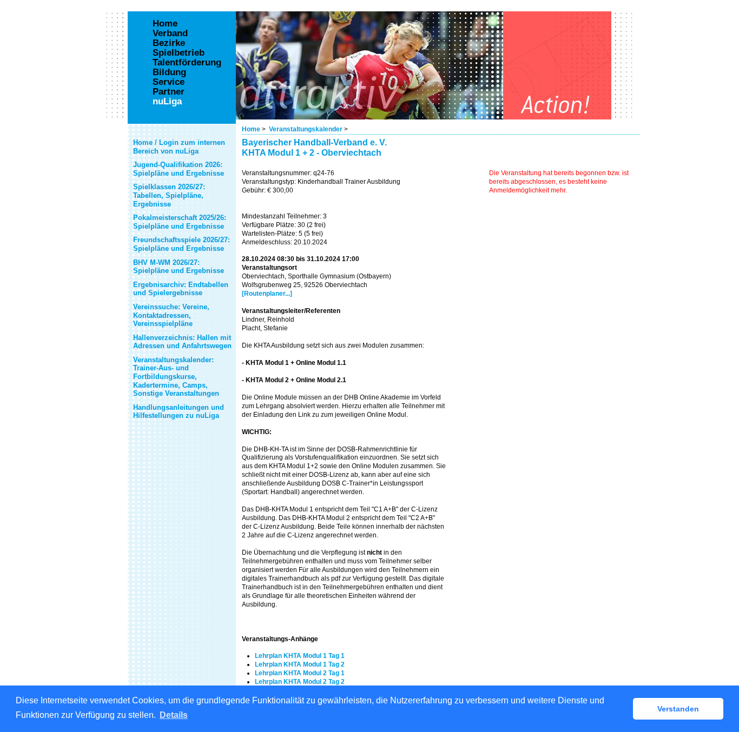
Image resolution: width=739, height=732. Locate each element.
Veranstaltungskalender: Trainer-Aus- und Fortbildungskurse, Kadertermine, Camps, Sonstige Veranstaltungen (176, 376)
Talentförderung (187, 63)
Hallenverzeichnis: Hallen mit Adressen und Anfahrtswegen (182, 342)
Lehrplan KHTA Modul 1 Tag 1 (300, 656)
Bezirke (169, 43)
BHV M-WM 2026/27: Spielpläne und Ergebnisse (178, 266)
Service (168, 82)
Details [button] (174, 715)
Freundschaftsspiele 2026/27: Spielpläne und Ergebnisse (181, 244)
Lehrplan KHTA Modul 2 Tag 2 (300, 682)
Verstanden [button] (678, 708)
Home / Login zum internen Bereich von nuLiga (179, 146)
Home (251, 129)
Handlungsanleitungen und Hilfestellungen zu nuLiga (178, 411)
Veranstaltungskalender (305, 129)
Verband (170, 33)
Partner (168, 92)
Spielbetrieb (178, 53)
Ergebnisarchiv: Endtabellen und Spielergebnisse (180, 289)
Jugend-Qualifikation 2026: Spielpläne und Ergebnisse (178, 169)
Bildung (169, 72)
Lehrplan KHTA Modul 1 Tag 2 (300, 664)
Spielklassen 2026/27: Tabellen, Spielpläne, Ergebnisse (169, 195)
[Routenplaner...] (267, 293)
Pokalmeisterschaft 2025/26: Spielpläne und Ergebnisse (179, 222)
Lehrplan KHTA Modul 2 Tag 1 (300, 673)
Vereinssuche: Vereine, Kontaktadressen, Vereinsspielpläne (171, 315)
